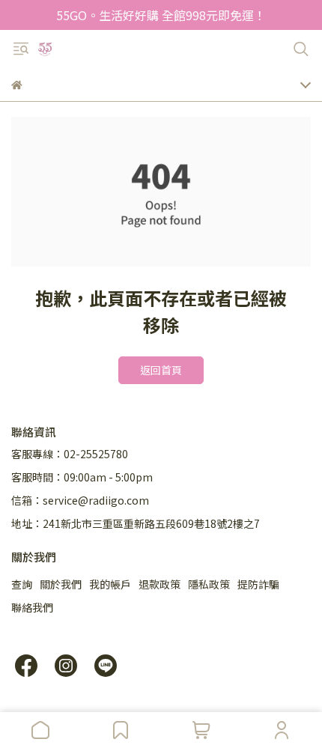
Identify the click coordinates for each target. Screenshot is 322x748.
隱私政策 (209, 584)
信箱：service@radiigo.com (80, 500)
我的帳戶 (110, 584)
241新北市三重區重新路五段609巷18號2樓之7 (151, 523)
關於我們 (61, 584)
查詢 (21, 584)
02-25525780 (96, 453)
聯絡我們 (32, 607)
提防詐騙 (258, 584)
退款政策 (159, 584)
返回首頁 (161, 369)
